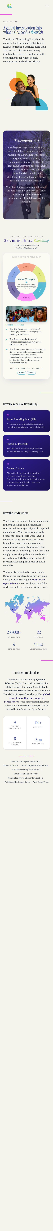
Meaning (22, 373)
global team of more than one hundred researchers (27, 698)
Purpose (31, 373)
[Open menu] (47, 6)
